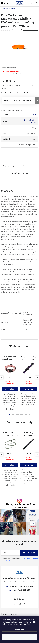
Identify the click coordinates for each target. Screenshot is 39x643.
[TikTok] (25, 603)
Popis (6, 100)
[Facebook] (15, 603)
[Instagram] (20, 603)
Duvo (36, 86)
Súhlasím (19, 637)
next (37, 377)
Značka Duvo (27, 100)
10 (22, 414)
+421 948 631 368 (21, 590)
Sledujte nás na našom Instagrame (20, 505)
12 (25, 414)
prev (1, 377)
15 (29, 414)
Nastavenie (19, 629)
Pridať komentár (19, 173)
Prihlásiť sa (29, 553)
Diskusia (15, 100)
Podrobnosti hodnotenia (30, 30)
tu (29, 624)
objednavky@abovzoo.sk (21, 586)
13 (26, 414)
